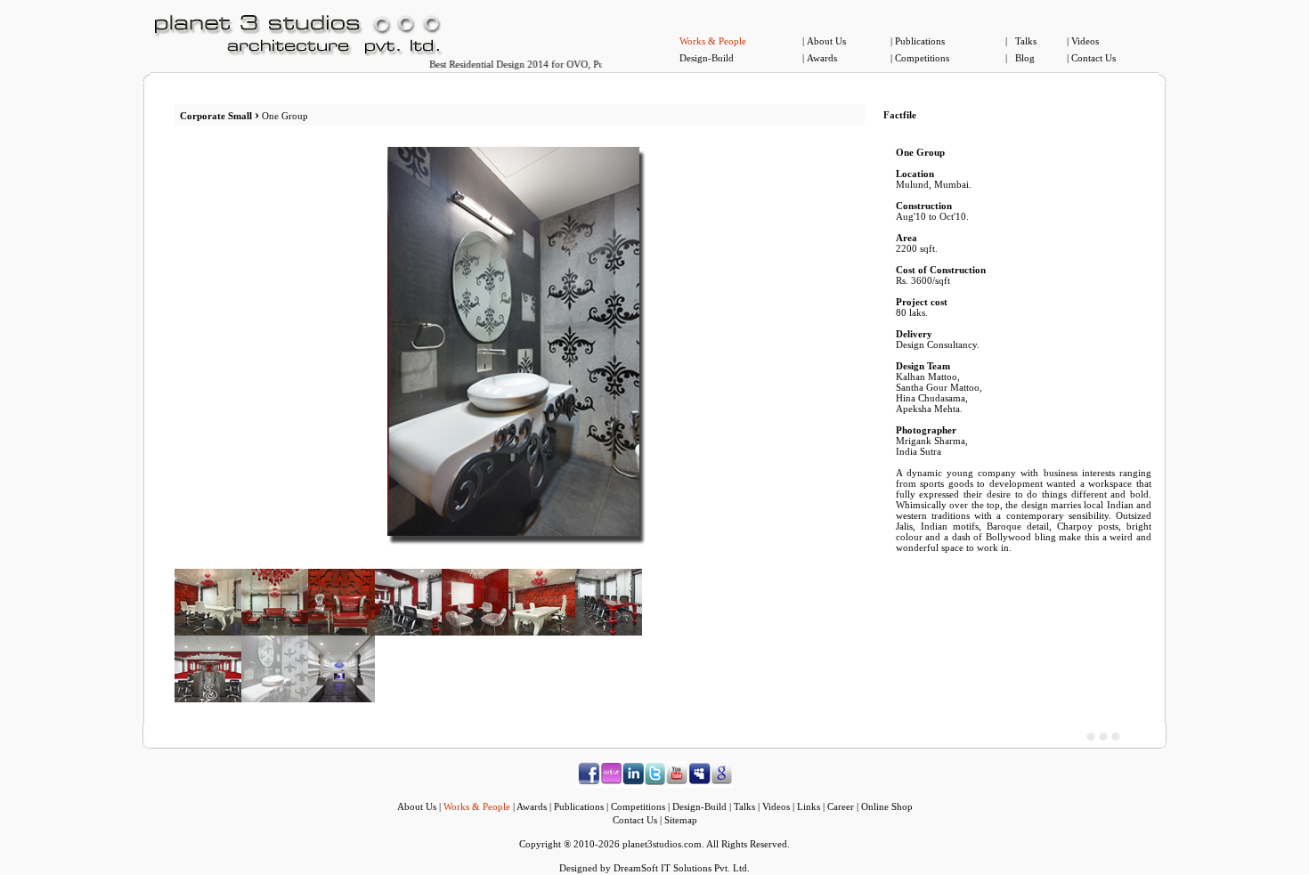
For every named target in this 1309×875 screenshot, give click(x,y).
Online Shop (887, 806)
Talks (1026, 41)
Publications (920, 41)
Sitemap (680, 819)
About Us (826, 41)
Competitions (922, 58)
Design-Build (706, 58)
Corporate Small (217, 115)
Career (840, 806)
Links (808, 806)
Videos (1085, 41)
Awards (822, 58)
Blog (1025, 58)
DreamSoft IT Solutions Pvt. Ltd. (682, 868)
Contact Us (1093, 58)
